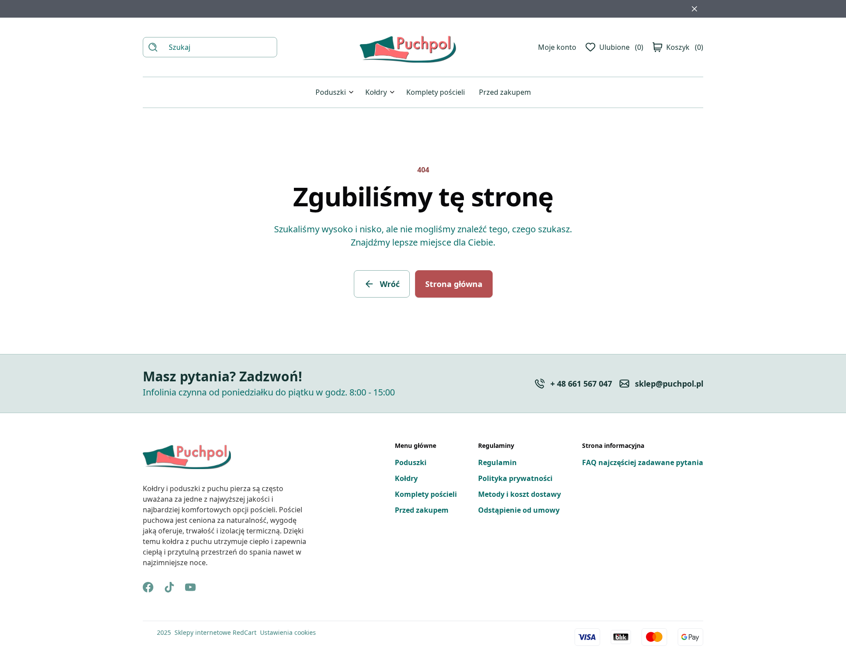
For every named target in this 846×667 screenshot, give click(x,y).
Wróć (390, 284)
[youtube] (190, 587)
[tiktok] (169, 587)
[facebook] (148, 587)
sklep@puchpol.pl (669, 383)
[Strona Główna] (407, 47)
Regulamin (497, 462)
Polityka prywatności (515, 478)
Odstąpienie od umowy (519, 510)
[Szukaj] (153, 47)
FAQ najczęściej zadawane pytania (642, 462)
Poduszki (330, 92)
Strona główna (453, 284)
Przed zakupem (505, 92)
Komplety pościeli (435, 92)
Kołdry (376, 92)
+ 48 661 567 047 (581, 383)
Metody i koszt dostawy (519, 494)
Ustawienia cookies (288, 632)
